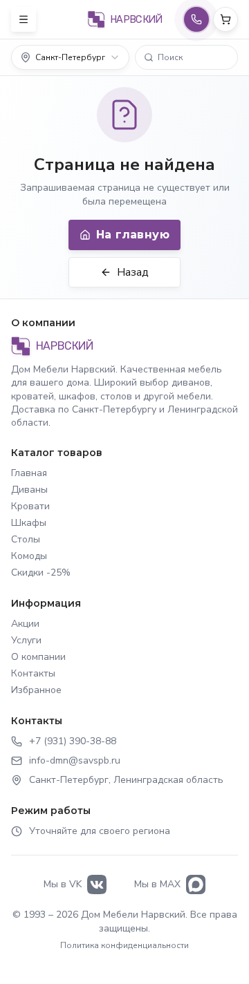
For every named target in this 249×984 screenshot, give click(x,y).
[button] (186, 57)
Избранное (36, 690)
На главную (132, 234)
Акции (25, 623)
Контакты (33, 673)
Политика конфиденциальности (124, 945)
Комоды (29, 555)
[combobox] (70, 57)
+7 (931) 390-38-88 (72, 741)
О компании (38, 656)
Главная (29, 473)
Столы (25, 539)
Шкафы (28, 522)
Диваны (29, 489)
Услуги (26, 640)
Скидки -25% (41, 572)
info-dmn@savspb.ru (74, 760)
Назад (133, 272)
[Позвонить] (196, 19)
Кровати (30, 506)
